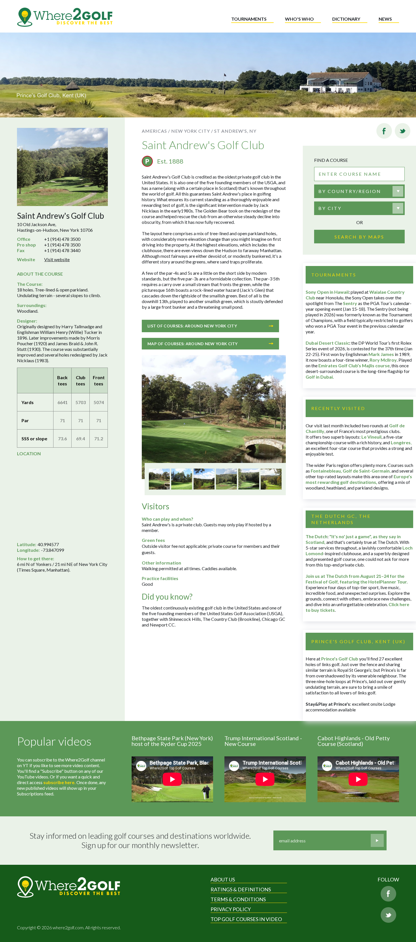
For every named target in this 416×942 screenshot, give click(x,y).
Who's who (299, 19)
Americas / (156, 131)
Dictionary (346, 19)
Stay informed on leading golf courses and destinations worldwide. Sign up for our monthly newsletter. (140, 840)
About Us (223, 879)
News (385, 19)
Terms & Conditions (238, 899)
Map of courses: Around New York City (192, 343)
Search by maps (359, 236)
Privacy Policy (231, 909)
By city (330, 208)
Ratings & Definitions (241, 889)
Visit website (57, 259)
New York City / (192, 131)
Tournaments (249, 19)
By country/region (349, 191)
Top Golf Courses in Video (246, 919)
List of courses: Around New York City (192, 325)
